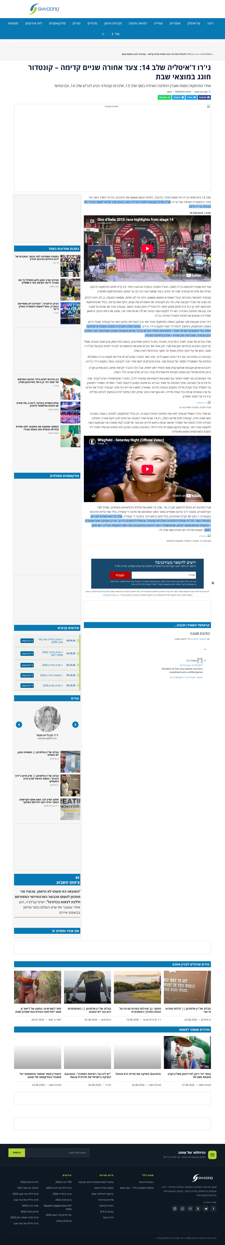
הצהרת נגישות (106, 1206)
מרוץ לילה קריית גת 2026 (59, 1188)
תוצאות (13, 23)
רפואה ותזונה (138, 23)
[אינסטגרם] (175, 1208)
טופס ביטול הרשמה (104, 1188)
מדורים (92, 23)
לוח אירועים (33, 23)
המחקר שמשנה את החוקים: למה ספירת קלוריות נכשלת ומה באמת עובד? (37, 428)
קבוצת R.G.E (107, 1212)
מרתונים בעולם (64, 1221)
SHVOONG (206, 54)
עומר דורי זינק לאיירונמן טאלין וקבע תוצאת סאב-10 (189, 1075)
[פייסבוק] (213, 1208)
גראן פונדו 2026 (63, 1200)
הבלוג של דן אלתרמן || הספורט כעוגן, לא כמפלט (38, 753)
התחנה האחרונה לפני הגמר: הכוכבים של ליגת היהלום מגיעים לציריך (37, 258)
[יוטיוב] (190, 1208)
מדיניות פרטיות (106, 1200)
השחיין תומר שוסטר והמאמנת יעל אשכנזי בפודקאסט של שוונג (40, 1075)
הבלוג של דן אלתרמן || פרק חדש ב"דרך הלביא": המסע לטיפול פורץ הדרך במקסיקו (37, 778)
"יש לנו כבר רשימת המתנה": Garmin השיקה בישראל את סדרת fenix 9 (88, 1075)
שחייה (158, 23)
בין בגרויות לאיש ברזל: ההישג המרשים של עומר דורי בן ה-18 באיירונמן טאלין (38, 381)
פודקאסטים (57, 23)
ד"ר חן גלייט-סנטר (47, 735)
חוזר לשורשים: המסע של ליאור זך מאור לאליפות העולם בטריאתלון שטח (38, 1010)
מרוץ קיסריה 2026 (62, 1194)
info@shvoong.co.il (111, 595)
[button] (204, 97)
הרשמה (17, 1152)
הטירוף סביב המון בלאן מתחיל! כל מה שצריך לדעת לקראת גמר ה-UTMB (38, 281)
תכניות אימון (113, 23)
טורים (77, 23)
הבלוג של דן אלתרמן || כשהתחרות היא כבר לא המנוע (89, 1010)
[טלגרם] (205, 1208)
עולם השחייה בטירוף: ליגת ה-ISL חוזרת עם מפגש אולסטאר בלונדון (38, 404)
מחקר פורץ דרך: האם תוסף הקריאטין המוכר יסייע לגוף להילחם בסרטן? (39, 801)
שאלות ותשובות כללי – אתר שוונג (137, 1188)
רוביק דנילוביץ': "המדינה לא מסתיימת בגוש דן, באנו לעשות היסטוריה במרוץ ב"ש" (38, 306)
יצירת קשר (108, 1217)
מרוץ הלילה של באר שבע (26, 1200)
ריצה (210, 23)
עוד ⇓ (115, 33)
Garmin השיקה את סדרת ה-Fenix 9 (138, 1074)
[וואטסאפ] (182, 1208)
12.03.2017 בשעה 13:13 (191, 665)
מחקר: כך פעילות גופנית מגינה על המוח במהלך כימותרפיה (140, 1010)
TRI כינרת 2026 (63, 1182)
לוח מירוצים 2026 (29, 1182)
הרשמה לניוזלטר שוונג (102, 1194)
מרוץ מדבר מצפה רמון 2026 (24, 1217)
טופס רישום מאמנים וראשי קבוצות (96, 1182)
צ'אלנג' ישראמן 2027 (27, 1188)
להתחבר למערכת (199, 639)
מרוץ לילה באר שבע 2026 (25, 1194)
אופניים (175, 23)
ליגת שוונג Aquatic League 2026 (58, 1207)
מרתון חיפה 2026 (29, 1212)
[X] (198, 1208)
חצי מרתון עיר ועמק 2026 (59, 1215)
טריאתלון (194, 23)
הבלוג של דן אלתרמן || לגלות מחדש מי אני (188, 1010)
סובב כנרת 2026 (30, 1206)
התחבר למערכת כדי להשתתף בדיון (186, 677)
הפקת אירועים (146, 1182)
